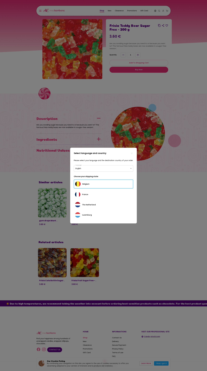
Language (78, 165)
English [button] (78, 168)
